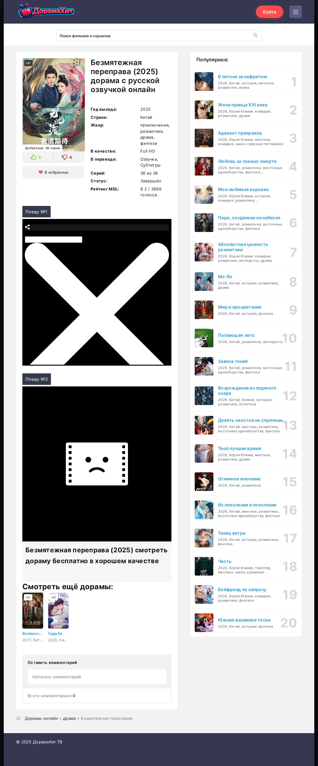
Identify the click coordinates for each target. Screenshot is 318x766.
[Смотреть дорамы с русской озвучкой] (47, 12)
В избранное (56, 172)
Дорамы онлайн (41, 718)
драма (69, 718)
